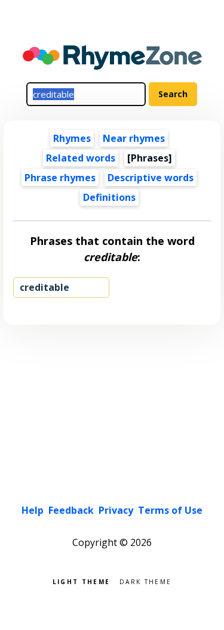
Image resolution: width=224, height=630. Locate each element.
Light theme (81, 580)
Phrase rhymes (60, 177)
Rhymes (72, 138)
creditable (44, 287)
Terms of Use (170, 510)
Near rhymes (134, 138)
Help (33, 510)
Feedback (71, 510)
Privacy (116, 510)
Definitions (109, 197)
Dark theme (145, 580)
